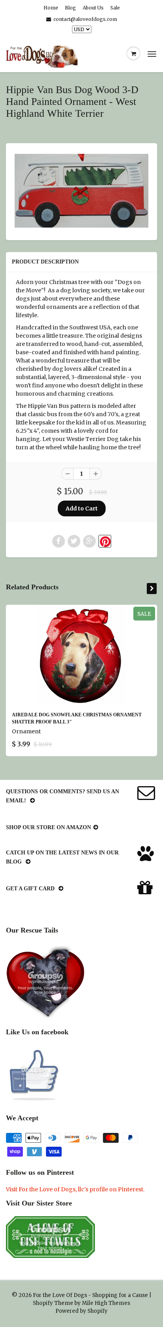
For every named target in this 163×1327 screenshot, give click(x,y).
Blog (70, 8)
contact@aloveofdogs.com (85, 19)
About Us (93, 8)
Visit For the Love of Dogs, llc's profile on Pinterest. (75, 1189)
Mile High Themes (106, 1303)
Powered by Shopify (81, 1311)
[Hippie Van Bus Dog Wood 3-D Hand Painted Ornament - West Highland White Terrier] (81, 190)
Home (51, 8)
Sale (115, 8)
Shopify (43, 1303)
